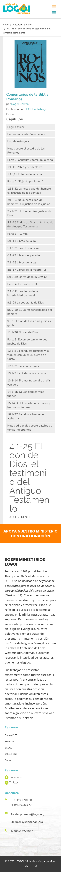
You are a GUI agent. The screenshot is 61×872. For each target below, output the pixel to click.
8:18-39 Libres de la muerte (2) (27, 277)
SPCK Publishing (35, 109)
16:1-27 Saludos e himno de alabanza (25, 416)
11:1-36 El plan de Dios (22, 332)
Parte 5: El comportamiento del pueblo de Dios (27, 341)
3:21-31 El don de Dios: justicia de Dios (29, 213)
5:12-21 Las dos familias (23, 248)
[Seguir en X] (6, 783)
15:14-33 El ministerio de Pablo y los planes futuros (28, 405)
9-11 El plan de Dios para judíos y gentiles (29, 323)
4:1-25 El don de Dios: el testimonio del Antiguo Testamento (30, 224)
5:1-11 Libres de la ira (21, 241)
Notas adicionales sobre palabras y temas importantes (29, 428)
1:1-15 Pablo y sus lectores (24, 167)
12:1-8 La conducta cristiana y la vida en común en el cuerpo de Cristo (28, 355)
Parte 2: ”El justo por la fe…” (25, 181)
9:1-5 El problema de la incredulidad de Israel (22, 293)
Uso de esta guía (18, 141)
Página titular (15, 127)
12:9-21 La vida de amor (23, 366)
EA (35, 866)
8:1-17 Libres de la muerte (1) (26, 270)
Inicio (5, 24)
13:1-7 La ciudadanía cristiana (26, 373)
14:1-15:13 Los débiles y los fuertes (25, 394)
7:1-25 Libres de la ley (21, 262)
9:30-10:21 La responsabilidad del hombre (29, 312)
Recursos (17, 24)
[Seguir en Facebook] (6, 777)
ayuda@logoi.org (32, 822)
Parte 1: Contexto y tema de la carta (30, 160)
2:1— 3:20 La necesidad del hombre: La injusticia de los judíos (28, 202)
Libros (29, 24)
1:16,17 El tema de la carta (24, 174)
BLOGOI (9, 747)
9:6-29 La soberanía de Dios (25, 302)
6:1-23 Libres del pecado (23, 255)
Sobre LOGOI (11, 753)
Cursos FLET (11, 735)
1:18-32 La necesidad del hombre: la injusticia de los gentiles (29, 191)
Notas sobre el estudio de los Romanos (26, 150)
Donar (8, 760)
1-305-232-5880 (21, 831)
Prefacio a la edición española (26, 134)
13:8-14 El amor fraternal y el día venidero (28, 382)
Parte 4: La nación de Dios (24, 284)
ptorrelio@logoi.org (32, 814)
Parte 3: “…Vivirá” (18, 234)
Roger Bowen (20, 104)
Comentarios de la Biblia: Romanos (27, 97)
